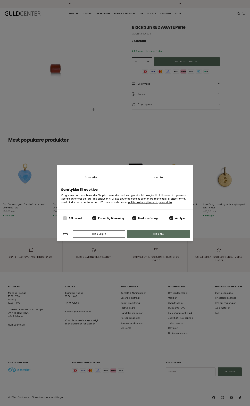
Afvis (66, 234)
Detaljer (159, 177)
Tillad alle (158, 234)
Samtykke (91, 177)
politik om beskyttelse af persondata (150, 202)
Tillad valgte (99, 234)
